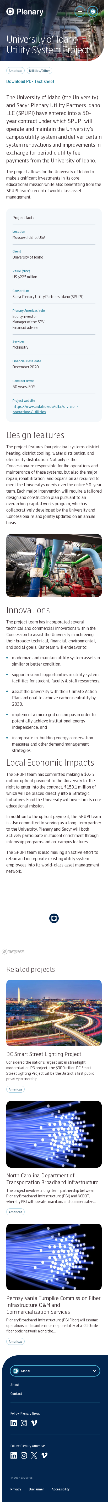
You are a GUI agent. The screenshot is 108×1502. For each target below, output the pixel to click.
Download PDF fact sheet (30, 81)
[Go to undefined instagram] (24, 1423)
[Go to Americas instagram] (24, 1455)
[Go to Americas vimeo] (44, 1455)
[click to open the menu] (80, 11)
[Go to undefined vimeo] (34, 1423)
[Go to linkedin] (13, 1423)
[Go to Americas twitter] (34, 1455)
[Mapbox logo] (13, 952)
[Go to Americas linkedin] (13, 1455)
